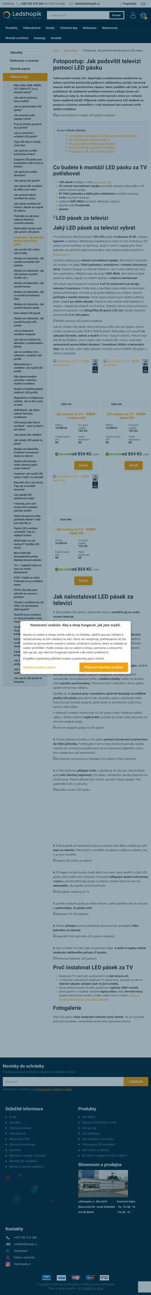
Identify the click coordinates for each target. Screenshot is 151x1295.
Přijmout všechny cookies (103, 667)
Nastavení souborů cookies (39, 667)
